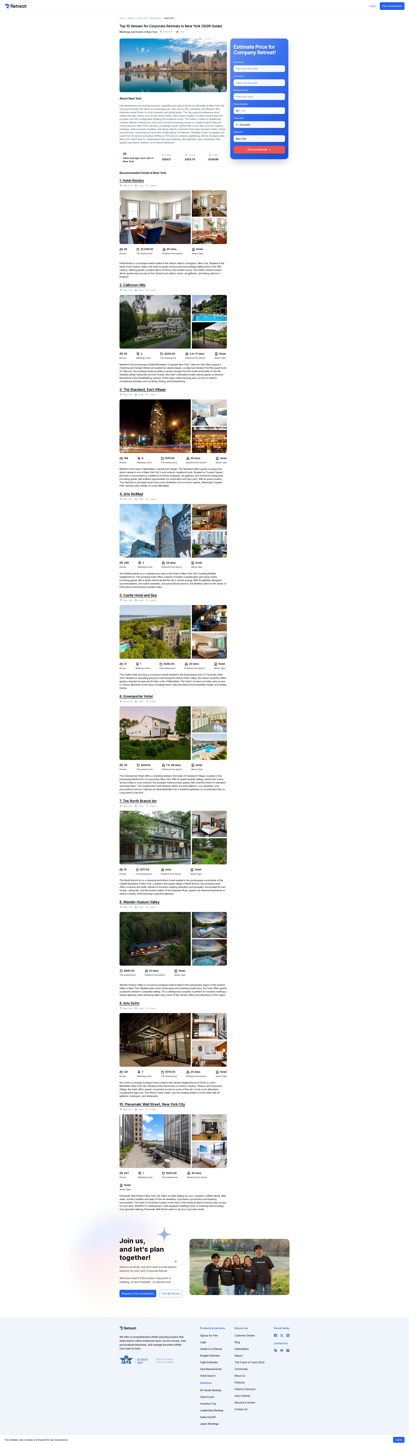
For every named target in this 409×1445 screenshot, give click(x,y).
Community (241, 1369)
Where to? (238, 132)
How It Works (242, 1395)
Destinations (156, 18)
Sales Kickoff (208, 1417)
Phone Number (241, 104)
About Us (240, 1375)
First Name (240, 62)
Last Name (239, 76)
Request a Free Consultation (138, 1293)
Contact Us (241, 1409)
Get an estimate (259, 149)
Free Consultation (392, 6)
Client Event (207, 1397)
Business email (242, 90)
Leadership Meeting (211, 1410)
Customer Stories (245, 1335)
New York (142, 18)
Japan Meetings (209, 1423)
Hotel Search (207, 1375)
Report (238, 1355)
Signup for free (209, 1335)
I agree (398, 1440)
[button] (239, 111)
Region (131, 18)
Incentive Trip (208, 1403)
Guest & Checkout (245, 1389)
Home (122, 18)
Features (240, 1382)
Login (203, 1342)
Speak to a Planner (211, 1348)
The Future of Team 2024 (250, 1362)
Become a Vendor (245, 1402)
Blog (237, 1342)
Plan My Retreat (171, 1293)
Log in (373, 6)
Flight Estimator (209, 1362)
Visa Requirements (211, 1369)
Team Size (239, 118)
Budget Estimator (210, 1355)
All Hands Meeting (210, 1390)
